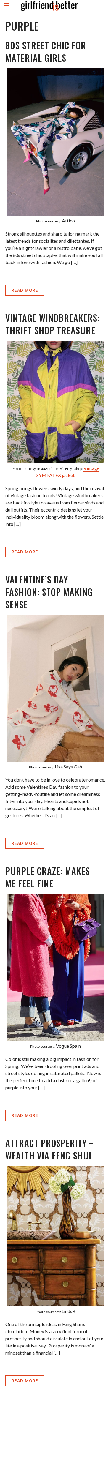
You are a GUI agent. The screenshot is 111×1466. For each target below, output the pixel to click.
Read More (25, 290)
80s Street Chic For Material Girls (45, 51)
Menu (6, 10)
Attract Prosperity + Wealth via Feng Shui (49, 1149)
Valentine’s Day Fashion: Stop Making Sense (49, 592)
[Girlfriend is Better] (49, 10)
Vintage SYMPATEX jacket (67, 471)
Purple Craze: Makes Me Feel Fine (47, 877)
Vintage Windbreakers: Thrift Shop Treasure (52, 324)
